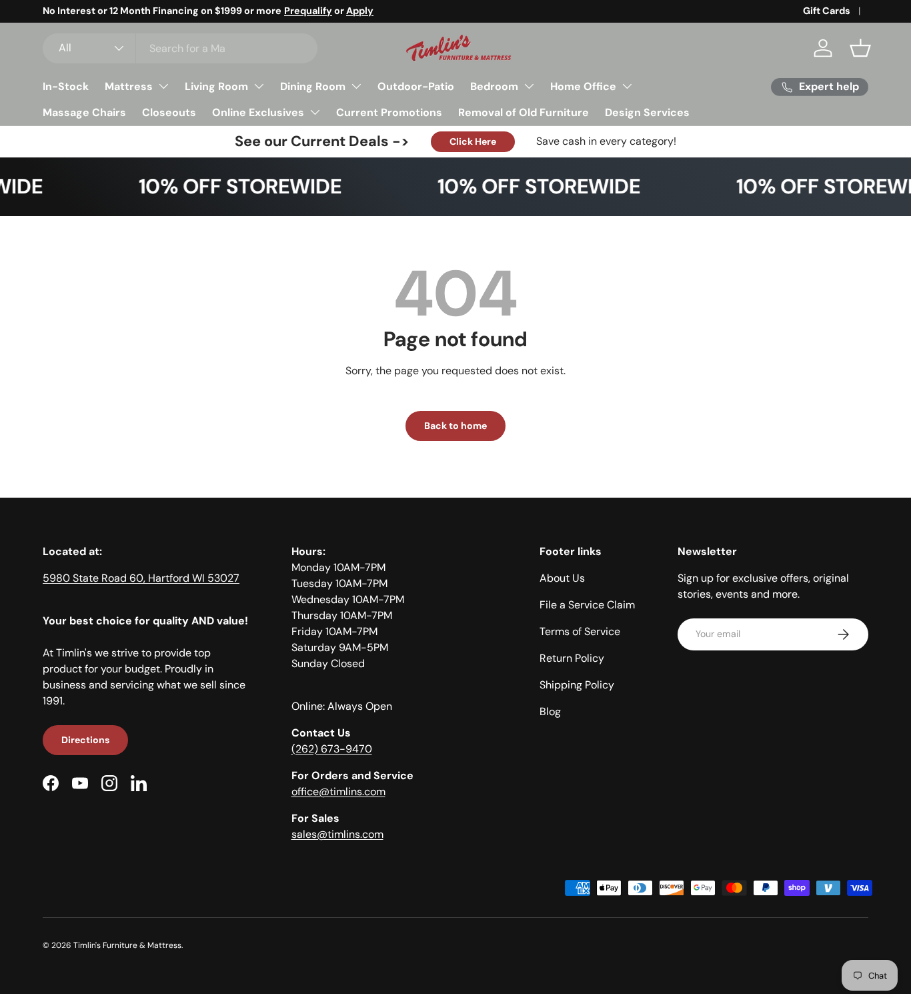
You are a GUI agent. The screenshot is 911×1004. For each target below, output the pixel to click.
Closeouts (169, 112)
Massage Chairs (84, 112)
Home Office (583, 86)
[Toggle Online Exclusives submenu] (315, 112)
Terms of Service (580, 631)
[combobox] (180, 48)
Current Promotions (389, 112)
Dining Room (312, 86)
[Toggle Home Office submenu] (627, 86)
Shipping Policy (577, 685)
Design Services (647, 112)
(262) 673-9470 (331, 749)
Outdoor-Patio (415, 86)
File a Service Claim (587, 605)
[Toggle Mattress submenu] (163, 86)
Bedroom (494, 86)
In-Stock (66, 86)
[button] (860, 48)
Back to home (455, 426)
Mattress (129, 86)
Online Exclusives (258, 112)
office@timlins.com (338, 792)
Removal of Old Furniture (523, 112)
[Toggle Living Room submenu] (259, 86)
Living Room (216, 86)
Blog (550, 711)
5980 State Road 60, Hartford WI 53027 (141, 578)
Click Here (472, 141)
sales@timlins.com (337, 834)
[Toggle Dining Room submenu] (356, 86)
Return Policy (572, 658)
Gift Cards (826, 11)
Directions (85, 740)
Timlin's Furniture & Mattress (127, 945)
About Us (562, 578)
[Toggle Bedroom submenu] (529, 86)
